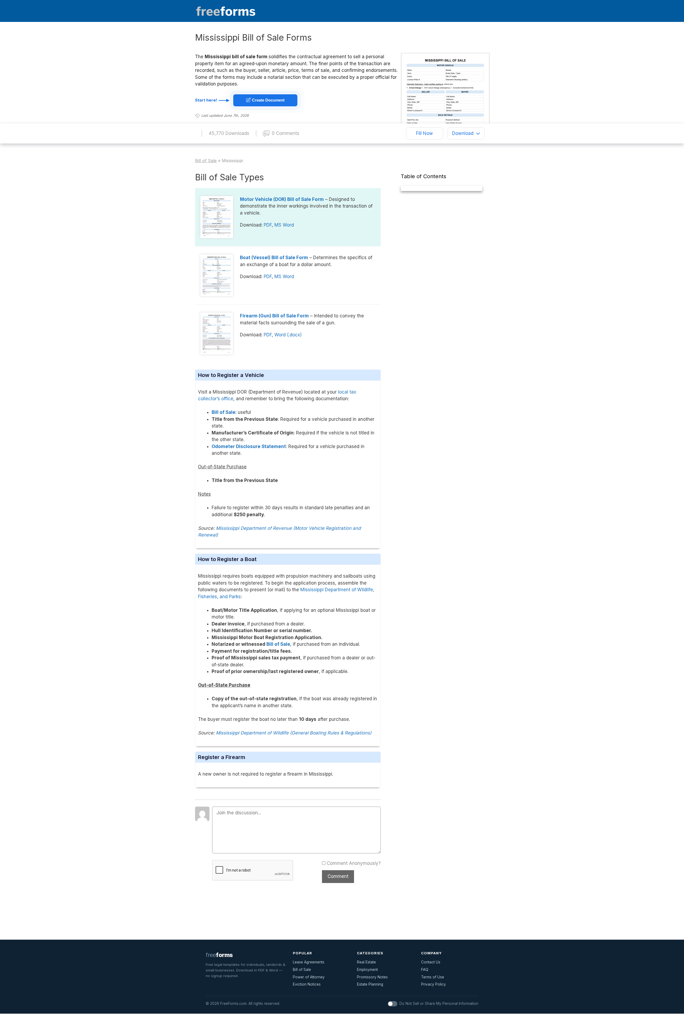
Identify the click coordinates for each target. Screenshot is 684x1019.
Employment (367, 969)
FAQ (424, 969)
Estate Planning (370, 984)
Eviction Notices (307, 984)
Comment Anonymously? (354, 863)
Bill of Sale (278, 644)
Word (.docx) (288, 334)
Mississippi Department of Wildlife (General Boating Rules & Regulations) (293, 733)
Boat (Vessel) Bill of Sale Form (274, 257)
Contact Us (430, 962)
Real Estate (366, 962)
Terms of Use (432, 977)
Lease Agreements (308, 962)
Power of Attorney (309, 977)
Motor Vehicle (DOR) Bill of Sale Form (282, 199)
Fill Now (424, 133)
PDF (268, 225)
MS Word (284, 225)
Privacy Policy (433, 984)
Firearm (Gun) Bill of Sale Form (274, 315)
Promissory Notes (372, 977)
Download (462, 133)
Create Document (268, 100)
